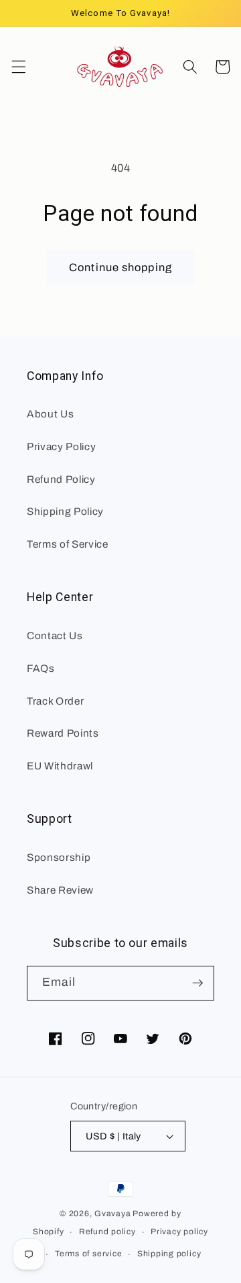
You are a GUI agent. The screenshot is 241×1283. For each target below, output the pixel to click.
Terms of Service (67, 544)
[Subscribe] (197, 983)
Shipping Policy (65, 511)
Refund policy (107, 1231)
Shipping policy (169, 1253)
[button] (18, 67)
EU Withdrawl (60, 765)
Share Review (60, 890)
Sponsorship (58, 857)
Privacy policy (179, 1231)
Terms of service (88, 1253)
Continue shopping (120, 267)
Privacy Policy (61, 446)
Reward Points (63, 733)
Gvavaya (112, 1213)
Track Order (55, 701)
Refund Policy (61, 479)
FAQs (41, 668)
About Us (50, 413)
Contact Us (55, 635)
